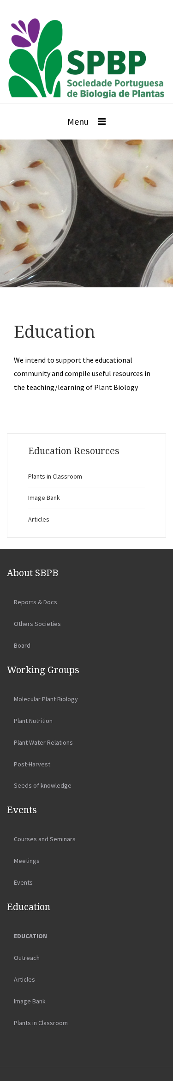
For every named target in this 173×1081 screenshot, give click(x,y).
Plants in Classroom (55, 476)
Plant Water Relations (43, 742)
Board (22, 645)
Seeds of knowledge (43, 785)
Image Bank (44, 497)
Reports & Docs (35, 602)
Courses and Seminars (45, 839)
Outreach (27, 957)
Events (23, 882)
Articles (38, 519)
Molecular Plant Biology (46, 699)
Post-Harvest (32, 764)
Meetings (27, 860)
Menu (78, 121)
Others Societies (37, 623)
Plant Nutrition (33, 721)
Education (30, 936)
